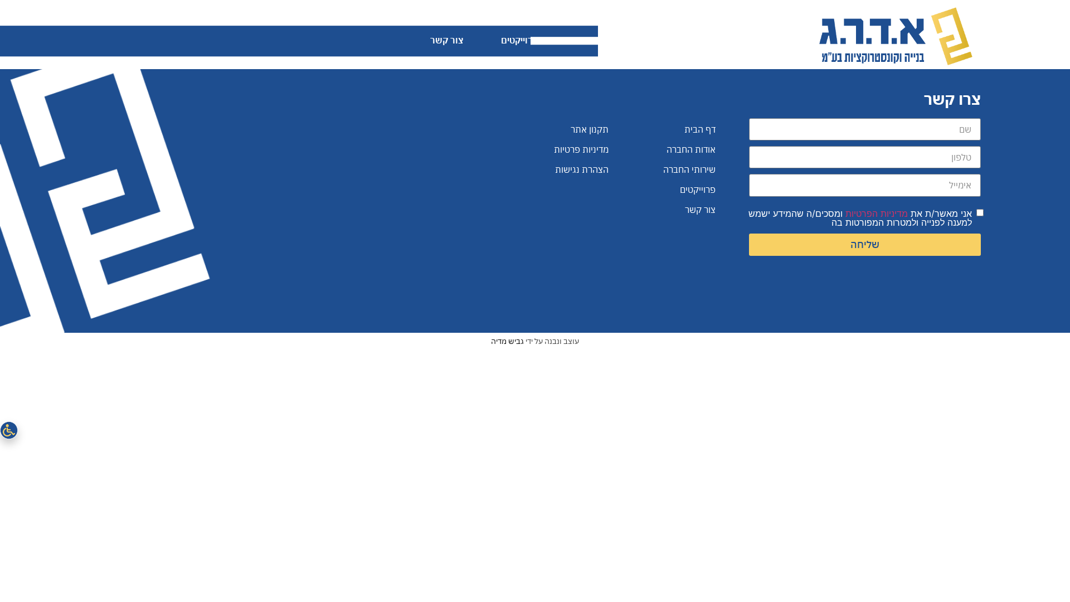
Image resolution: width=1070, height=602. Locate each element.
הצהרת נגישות (582, 169)
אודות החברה (695, 40)
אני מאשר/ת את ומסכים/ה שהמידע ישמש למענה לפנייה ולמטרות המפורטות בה (860, 218)
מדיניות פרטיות (581, 149)
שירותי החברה (603, 40)
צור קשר (446, 40)
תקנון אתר (590, 129)
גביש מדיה (507, 341)
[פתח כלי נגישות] (9, 430)
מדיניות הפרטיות (876, 213)
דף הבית (775, 40)
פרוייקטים (519, 40)
